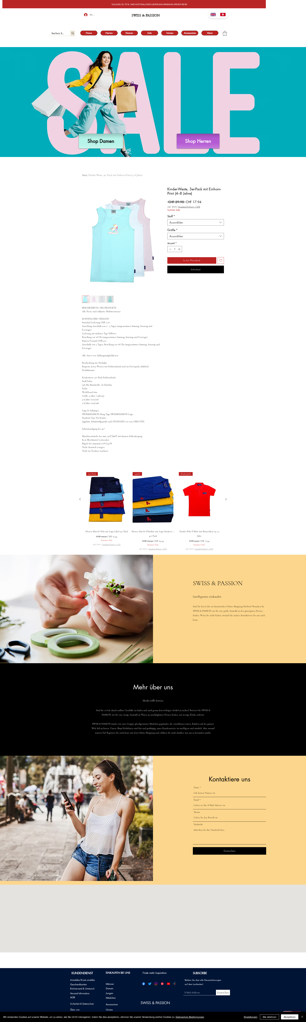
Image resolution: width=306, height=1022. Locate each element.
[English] (213, 14)
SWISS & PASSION (156, 1003)
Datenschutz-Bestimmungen (190, 1016)
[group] (153, 511)
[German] (223, 14)
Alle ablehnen (269, 1016)
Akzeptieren (290, 1016)
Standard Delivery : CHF (189, 206)
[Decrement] (170, 249)
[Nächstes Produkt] (226, 499)
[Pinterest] (162, 984)
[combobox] (195, 222)
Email (196, 800)
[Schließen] (302, 1016)
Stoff (171, 216)
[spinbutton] (174, 249)
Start (84, 175)
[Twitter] (150, 984)
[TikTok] (175, 984)
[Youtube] (168, 984)
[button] (225, 33)
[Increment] (179, 249)
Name (196, 787)
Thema (197, 812)
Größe (172, 230)
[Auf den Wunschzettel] (221, 260)
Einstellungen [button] (250, 1016)
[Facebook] (144, 984)
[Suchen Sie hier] (72, 33)
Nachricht (198, 824)
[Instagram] (156, 984)
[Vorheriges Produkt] (80, 499)
